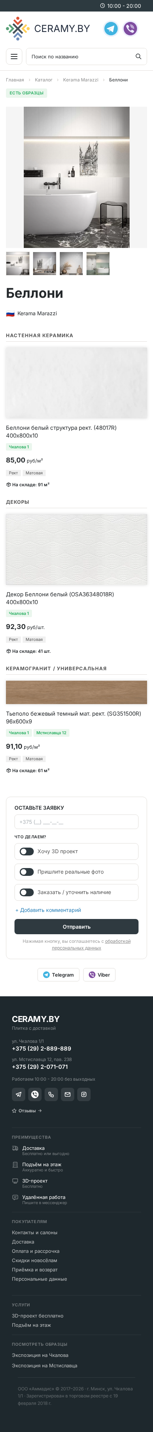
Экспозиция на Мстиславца (44, 1365)
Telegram (63, 975)
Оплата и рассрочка (35, 1251)
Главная (15, 80)
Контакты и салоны (35, 1232)
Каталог (43, 80)
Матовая (34, 472)
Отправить (77, 926)
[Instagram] (84, 1094)
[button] (18, 263)
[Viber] (130, 28)
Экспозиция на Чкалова (40, 1355)
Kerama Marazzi (80, 80)
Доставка (23, 1242)
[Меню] (14, 56)
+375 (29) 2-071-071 (40, 1066)
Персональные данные (39, 1279)
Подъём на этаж (31, 1325)
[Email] (67, 1094)
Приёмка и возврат (35, 1270)
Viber (104, 975)
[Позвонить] (51, 1094)
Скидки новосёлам (34, 1260)
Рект (13, 472)
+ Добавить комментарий (48, 910)
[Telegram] (111, 28)
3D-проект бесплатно (38, 1316)
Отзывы (27, 1110)
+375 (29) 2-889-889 (41, 1048)
